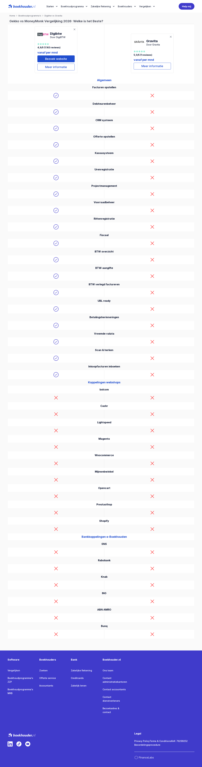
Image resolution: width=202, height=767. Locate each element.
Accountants (46, 685)
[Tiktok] (18, 743)
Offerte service (47, 678)
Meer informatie (56, 67)
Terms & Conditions (160, 741)
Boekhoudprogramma (72, 6)
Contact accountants (114, 689)
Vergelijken (14, 670)
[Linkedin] (10, 743)
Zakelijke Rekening (101, 6)
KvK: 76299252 (179, 741)
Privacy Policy (142, 741)
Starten (50, 6)
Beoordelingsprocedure (147, 744)
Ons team (108, 670)
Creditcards (77, 678)
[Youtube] (27, 743)
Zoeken (43, 670)
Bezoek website (56, 58)
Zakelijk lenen (78, 685)
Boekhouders (125, 6)
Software (13, 659)
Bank (74, 659)
